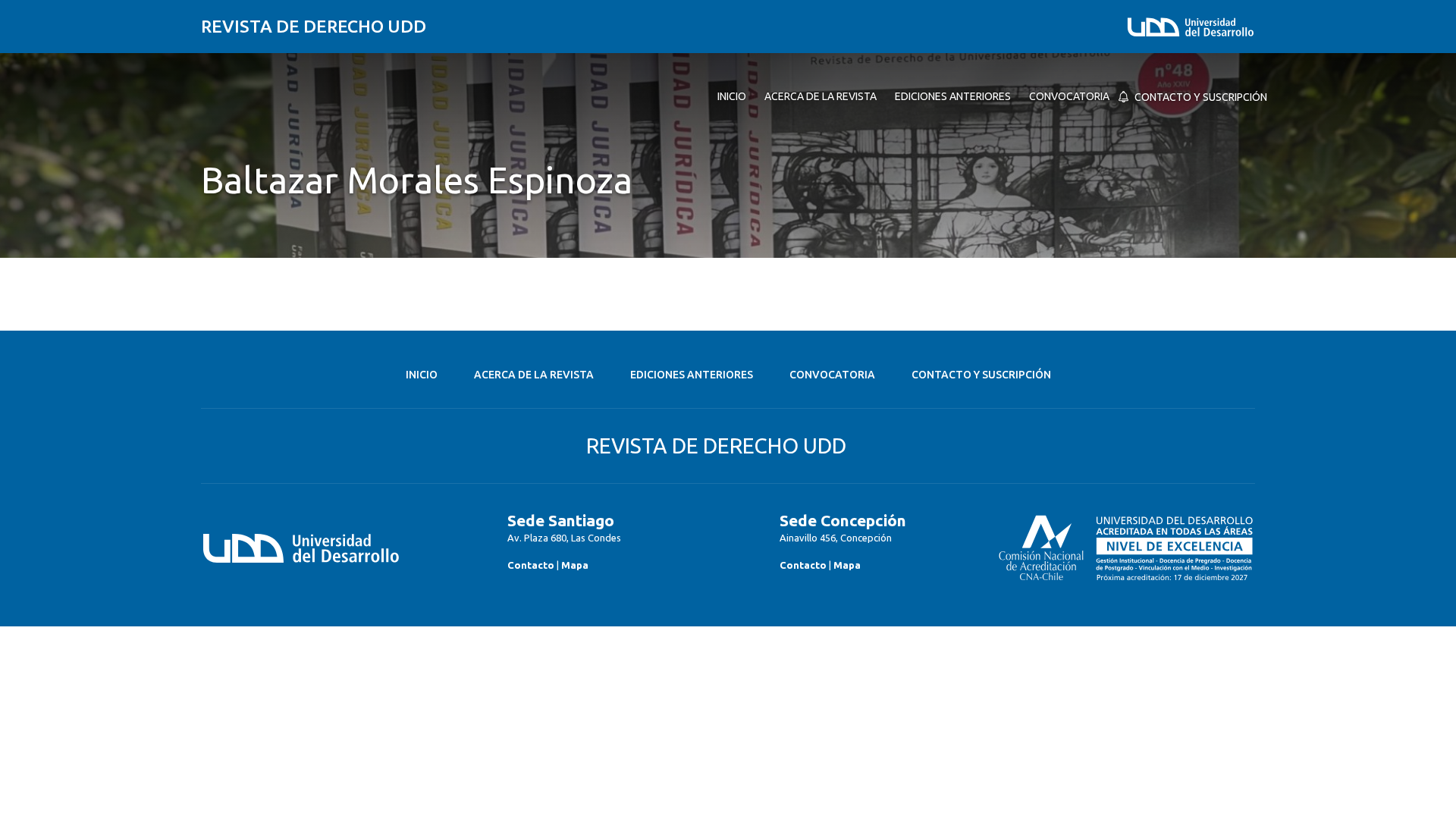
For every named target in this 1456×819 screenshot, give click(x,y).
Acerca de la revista (534, 375)
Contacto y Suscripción (981, 375)
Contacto (530, 565)
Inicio (422, 375)
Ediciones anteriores (691, 375)
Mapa (574, 565)
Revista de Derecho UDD (313, 26)
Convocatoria (832, 375)
